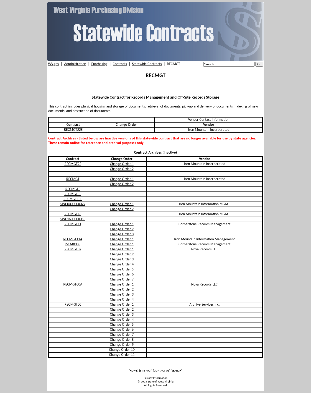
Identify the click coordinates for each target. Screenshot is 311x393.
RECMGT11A (72, 239)
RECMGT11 (72, 224)
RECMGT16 (72, 214)
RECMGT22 (72, 164)
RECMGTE (72, 189)
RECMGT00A (72, 284)
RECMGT (72, 179)
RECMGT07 (72, 249)
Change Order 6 (122, 274)
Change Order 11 (122, 355)
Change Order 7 (122, 279)
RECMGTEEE (73, 199)
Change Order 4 (122, 264)
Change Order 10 (122, 350)
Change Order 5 (122, 269)
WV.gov (53, 64)
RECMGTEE (72, 194)
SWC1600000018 (72, 219)
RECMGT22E (73, 130)
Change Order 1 (122, 164)
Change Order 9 (122, 345)
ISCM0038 (72, 244)
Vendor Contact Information (208, 120)
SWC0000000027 (72, 204)
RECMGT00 (72, 305)
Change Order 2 (122, 169)
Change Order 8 (122, 340)
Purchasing (99, 64)
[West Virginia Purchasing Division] (155, 60)
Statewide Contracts (147, 64)
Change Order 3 (122, 234)
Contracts (120, 64)
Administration (75, 64)
